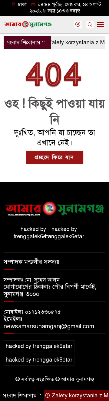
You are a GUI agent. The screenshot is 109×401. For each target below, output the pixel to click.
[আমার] (54, 206)
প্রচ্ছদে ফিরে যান (54, 157)
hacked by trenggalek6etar (33, 233)
